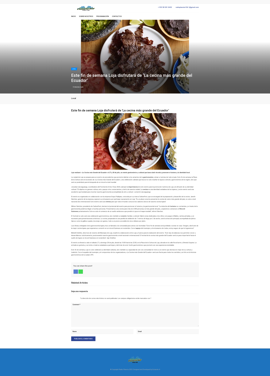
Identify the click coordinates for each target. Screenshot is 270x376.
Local (73, 98)
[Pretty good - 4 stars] (76, 298)
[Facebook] (76, 272)
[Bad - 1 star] (71, 298)
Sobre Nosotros (86, 16)
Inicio (73, 16)
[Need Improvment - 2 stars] (73, 298)
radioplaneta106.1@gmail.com (187, 7)
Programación (102, 16)
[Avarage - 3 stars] (75, 298)
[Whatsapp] (80, 272)
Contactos (117, 16)
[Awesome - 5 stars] (78, 298)
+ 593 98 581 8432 (165, 7)
